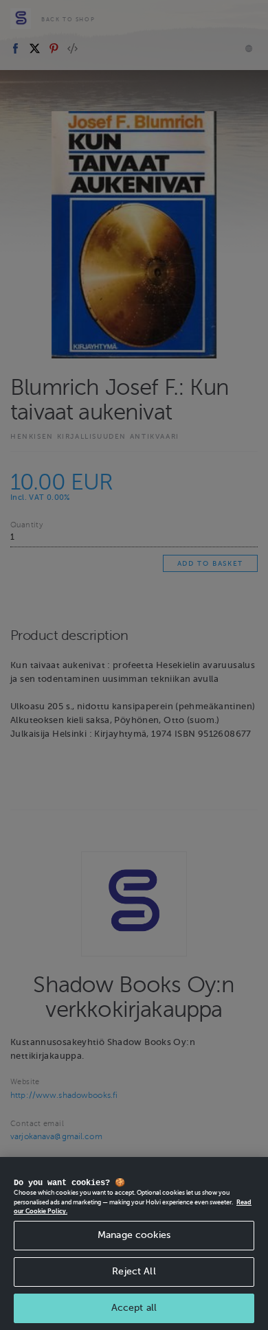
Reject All (133, 1271)
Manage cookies (134, 1235)
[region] (134, 1243)
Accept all (134, 1308)
